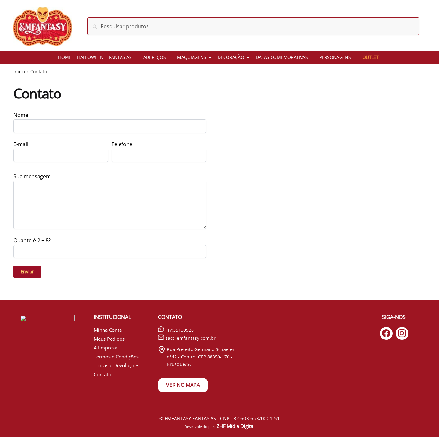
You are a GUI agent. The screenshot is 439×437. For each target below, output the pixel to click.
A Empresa (105, 347)
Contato (102, 374)
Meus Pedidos (109, 339)
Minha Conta (108, 330)
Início (19, 72)
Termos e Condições (116, 356)
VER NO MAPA (183, 384)
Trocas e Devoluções (116, 365)
